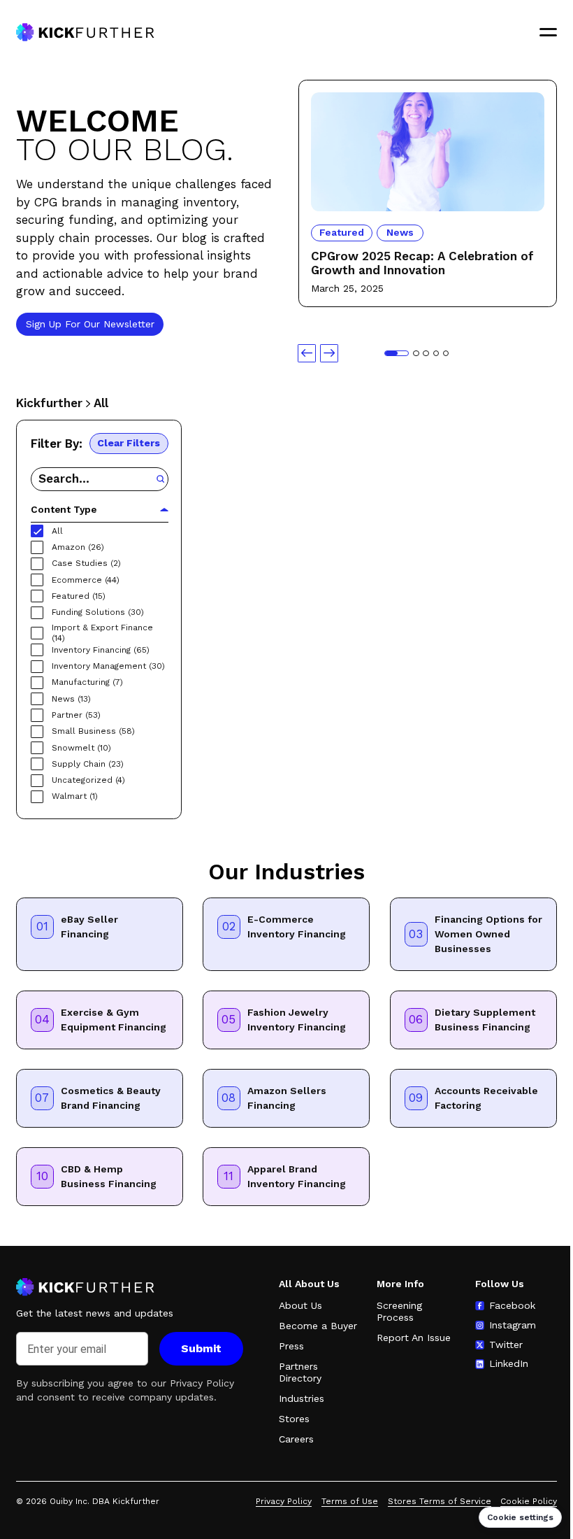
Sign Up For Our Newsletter (89, 323)
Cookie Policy (528, 1501)
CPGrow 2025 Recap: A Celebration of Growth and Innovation (421, 263)
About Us (300, 1305)
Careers (296, 1439)
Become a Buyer (318, 1325)
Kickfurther (49, 403)
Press (291, 1346)
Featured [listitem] (341, 232)
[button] (307, 353)
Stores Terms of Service (439, 1501)
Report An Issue (414, 1337)
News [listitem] (400, 232)
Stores (294, 1418)
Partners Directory (300, 1372)
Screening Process (399, 1312)
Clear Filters (128, 442)
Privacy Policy (202, 1383)
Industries (301, 1398)
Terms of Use (349, 1501)
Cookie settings (520, 1517)
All (101, 403)
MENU (548, 32)
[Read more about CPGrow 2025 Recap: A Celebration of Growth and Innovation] (427, 98)
